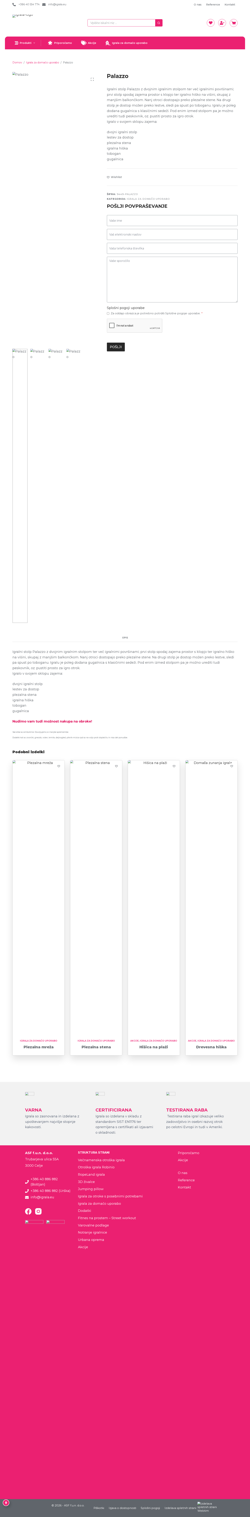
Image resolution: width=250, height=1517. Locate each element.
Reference (213, 4)
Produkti (25, 43)
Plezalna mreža (39, 1047)
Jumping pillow (91, 1189)
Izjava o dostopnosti (122, 1508)
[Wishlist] (210, 23)
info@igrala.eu (57, 4)
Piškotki (99, 1508)
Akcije (92, 43)
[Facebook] (28, 1211)
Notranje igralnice (92, 1232)
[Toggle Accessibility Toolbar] (6, 1502)
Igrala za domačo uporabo (130, 43)
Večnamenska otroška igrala (101, 1160)
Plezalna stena (96, 1047)
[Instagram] (38, 1211)
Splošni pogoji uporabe (126, 308)
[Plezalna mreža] (38, 897)
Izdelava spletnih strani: (181, 1508)
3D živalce (86, 1182)
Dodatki (84, 1211)
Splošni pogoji (150, 1508)
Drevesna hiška (211, 1047)
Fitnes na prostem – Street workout (107, 1218)
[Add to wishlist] (59, 766)
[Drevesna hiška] (211, 897)
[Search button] (159, 22)
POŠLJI (116, 347)
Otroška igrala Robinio (96, 1167)
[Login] (222, 23)
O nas (198, 4)
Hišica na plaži (153, 1047)
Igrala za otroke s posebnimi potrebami (110, 1196)
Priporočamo (63, 43)
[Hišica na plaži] (154, 897)
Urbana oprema (91, 1240)
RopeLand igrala (91, 1175)
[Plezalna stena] (96, 897)
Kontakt (230, 4)
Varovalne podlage (93, 1225)
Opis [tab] (125, 637)
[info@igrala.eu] (44, 4)
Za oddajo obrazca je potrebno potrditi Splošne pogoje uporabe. (157, 313)
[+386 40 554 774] (14, 4)
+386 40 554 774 (29, 4)
